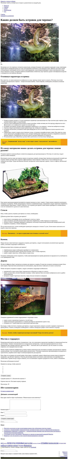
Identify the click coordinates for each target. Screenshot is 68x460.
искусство (28, 443)
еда (13, 443)
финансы (28, 445)
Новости (6, 5)
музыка (39, 443)
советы (10, 445)
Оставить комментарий (7, 391)
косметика (35, 443)
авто (2, 443)
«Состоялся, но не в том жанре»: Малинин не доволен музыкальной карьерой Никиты (28, 434)
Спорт (6, 8)
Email (3, 415)
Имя (2, 412)
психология (53, 443)
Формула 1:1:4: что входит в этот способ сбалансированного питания (23, 435)
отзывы (44, 443)
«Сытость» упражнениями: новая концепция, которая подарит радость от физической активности (31, 429)
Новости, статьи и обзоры (8, 1)
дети (9, 442)
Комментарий (5, 409)
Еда (5, 11)
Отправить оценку (5, 375)
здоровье (19, 443)
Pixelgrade (33, 447)
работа (4, 445)
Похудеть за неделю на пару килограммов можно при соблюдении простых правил (27, 428)
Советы (6, 7)
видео (5, 443)
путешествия (62, 443)
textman (3, 16)
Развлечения (7, 10)
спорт (15, 445)
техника (21, 445)
